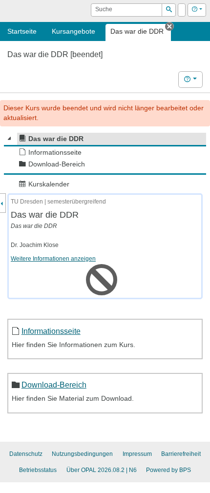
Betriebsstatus (38, 470)
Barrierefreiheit (181, 454)
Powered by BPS (168, 470)
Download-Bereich (53, 384)
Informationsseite (51, 331)
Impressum (137, 454)
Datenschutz (25, 454)
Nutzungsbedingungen (82, 454)
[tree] (105, 161)
